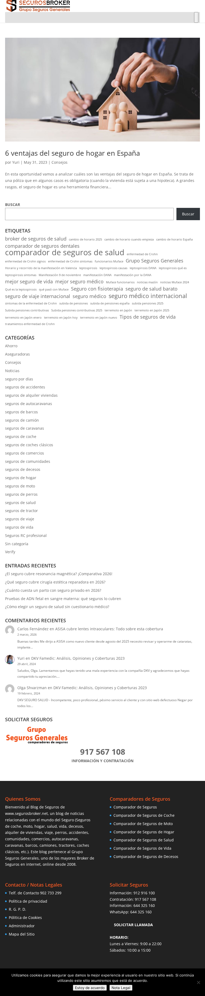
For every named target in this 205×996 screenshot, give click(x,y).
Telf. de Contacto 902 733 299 (35, 892)
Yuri (15, 162)
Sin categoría (16, 543)
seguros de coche (20, 436)
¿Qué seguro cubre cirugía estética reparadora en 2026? (55, 582)
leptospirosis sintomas (20, 275)
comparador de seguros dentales (42, 246)
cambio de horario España (174, 239)
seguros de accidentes (25, 387)
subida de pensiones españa (109, 303)
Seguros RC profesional (26, 535)
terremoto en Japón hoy (61, 317)
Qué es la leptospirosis (21, 289)
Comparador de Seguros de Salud (143, 839)
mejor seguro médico (79, 281)
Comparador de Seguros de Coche (144, 815)
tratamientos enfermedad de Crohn (30, 324)
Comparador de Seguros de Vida (142, 848)
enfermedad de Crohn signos (25, 261)
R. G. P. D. (17, 909)
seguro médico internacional (148, 296)
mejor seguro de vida (29, 281)
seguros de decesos (22, 469)
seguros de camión (22, 420)
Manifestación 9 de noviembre (60, 275)
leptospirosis (88, 268)
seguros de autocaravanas (28, 403)
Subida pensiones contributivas (27, 310)
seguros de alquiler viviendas (31, 395)
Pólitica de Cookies (25, 917)
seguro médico (89, 296)
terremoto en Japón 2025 (152, 310)
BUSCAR (12, 204)
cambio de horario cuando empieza (129, 239)
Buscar (188, 213)
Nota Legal (121, 988)
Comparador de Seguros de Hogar (143, 831)
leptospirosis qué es (173, 268)
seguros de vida (19, 527)
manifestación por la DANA (132, 275)
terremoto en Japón (118, 310)
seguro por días (19, 378)
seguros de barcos (21, 411)
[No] (198, 982)
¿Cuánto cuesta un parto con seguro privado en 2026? (53, 590)
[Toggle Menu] (196, 17)
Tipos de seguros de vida (148, 317)
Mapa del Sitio (21, 934)
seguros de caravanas (24, 428)
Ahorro (11, 345)
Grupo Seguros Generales (154, 261)
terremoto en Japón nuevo (98, 317)
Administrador (22, 925)
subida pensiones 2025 (147, 303)
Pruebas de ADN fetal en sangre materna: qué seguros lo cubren (63, 598)
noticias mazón (147, 282)
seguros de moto (20, 486)
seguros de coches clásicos (29, 444)
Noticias (12, 370)
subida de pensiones (73, 303)
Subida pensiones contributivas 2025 (76, 310)
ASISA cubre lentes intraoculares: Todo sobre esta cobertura (109, 628)
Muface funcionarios (120, 282)
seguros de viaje (19, 518)
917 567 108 (145, 899)
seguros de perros (21, 494)
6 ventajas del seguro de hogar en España (72, 153)
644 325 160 (144, 905)
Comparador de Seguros (135, 807)
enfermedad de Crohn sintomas (70, 261)
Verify (10, 551)
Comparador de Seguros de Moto (143, 823)
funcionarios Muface (109, 261)
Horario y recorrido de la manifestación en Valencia (41, 268)
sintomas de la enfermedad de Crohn (31, 303)
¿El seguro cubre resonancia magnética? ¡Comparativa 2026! (58, 573)
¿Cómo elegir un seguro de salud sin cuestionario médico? (57, 606)
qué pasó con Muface (54, 289)
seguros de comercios (24, 453)
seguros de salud (20, 502)
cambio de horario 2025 (85, 239)
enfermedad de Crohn (142, 254)
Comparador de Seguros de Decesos (145, 856)
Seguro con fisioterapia (97, 289)
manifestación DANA (97, 275)
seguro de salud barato (151, 289)
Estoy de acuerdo (90, 988)
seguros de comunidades (27, 461)
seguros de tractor (21, 510)
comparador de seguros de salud (64, 252)
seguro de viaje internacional (37, 296)
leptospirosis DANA (143, 268)
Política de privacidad (28, 901)
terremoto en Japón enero (23, 317)
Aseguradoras (17, 354)
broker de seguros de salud (35, 239)
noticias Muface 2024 (174, 282)
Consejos (60, 162)
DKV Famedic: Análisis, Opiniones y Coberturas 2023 (78, 658)
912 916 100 (144, 892)
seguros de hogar (20, 477)
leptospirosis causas (113, 268)
